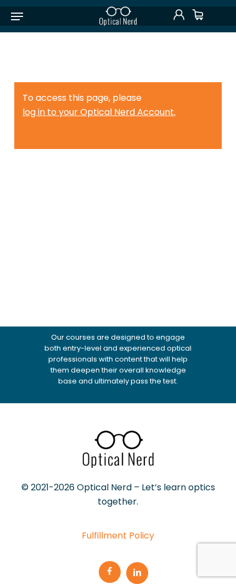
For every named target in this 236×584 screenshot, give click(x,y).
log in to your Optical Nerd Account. (99, 112)
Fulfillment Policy (118, 535)
